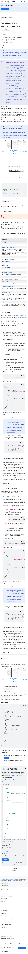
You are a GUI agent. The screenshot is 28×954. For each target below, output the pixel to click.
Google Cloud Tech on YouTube (7, 938)
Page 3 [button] (14, 156)
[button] (14, 227)
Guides (4, 14)
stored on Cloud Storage (20, 317)
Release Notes (4, 908)
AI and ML (14, 13)
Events (2, 932)
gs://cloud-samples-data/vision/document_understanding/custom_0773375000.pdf (14, 152)
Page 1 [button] (3, 156)
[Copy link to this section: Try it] (6, 659)
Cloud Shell (9, 427)
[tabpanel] (14, 177)
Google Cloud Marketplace (6, 896)
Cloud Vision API (8, 5)
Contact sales (4, 898)
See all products (4, 891)
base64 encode (12, 353)
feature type (18, 129)
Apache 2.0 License (11, 880)
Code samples (4, 920)
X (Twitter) (3, 934)
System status (4, 910)
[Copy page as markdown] (7, 29)
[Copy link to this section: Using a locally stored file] (17, 321)
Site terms (14, 943)
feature (22, 323)
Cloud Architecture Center (6, 922)
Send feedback (6, 20)
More (19, 156)
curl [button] (4, 417)
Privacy (9, 943)
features (19, 123)
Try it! (6, 758)
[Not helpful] (11, 17)
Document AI (6, 52)
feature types (17, 694)
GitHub (2, 915)
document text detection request (13, 465)
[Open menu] (2, 1)
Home (2, 13)
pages (6, 367)
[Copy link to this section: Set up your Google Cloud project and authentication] (11, 224)
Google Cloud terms (22, 943)
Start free (5, 8)
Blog (2, 929)
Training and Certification (6, 924)
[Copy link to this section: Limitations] (10, 202)
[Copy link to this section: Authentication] (12, 211)
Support (2, 906)
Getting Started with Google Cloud (8, 917)
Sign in (25, 1)
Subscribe (22, 947)
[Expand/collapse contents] (8, 33)
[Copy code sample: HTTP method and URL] (24, 375)
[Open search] (19, 1)
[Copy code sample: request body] (24, 385)
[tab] (3, 156)
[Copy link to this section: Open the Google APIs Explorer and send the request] (9, 752)
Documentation (8, 13)
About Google (4, 943)
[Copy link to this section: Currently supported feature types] (2, 235)
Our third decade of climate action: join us (10, 945)
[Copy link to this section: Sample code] (11, 312)
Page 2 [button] (8, 156)
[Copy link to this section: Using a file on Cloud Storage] (19, 488)
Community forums (5, 903)
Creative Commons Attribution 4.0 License (10, 879)
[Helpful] (9, 17)
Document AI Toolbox (7, 55)
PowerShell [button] (10, 417)
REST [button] (3, 328)
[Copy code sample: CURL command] (22, 442)
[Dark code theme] (26, 185)
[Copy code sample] (24, 518)
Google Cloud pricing (5, 894)
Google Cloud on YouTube (6, 936)
